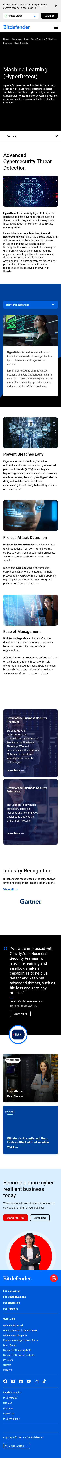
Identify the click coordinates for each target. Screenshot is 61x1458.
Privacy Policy (10, 1397)
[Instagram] (36, 1381)
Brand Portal (9, 1345)
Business (16, 39)
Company (8, 1408)
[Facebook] (5, 1381)
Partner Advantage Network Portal (20, 1340)
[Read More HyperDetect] (30, 1078)
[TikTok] (44, 1381)
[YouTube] (29, 1381)
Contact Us (8, 1413)
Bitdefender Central (13, 1325)
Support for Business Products (18, 1355)
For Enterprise (11, 1302)
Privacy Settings (11, 1418)
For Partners (10, 1308)
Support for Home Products (17, 1350)
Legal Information (12, 1392)
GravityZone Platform (34, 39)
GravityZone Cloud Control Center (20, 1330)
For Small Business (14, 1296)
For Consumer (11, 1290)
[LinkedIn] (21, 1381)
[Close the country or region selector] (56, 6)
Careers (7, 1364)
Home (6, 39)
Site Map (7, 1402)
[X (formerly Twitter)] (13, 1381)
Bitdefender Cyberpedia (15, 1335)
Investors (8, 1359)
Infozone (7, 1369)
